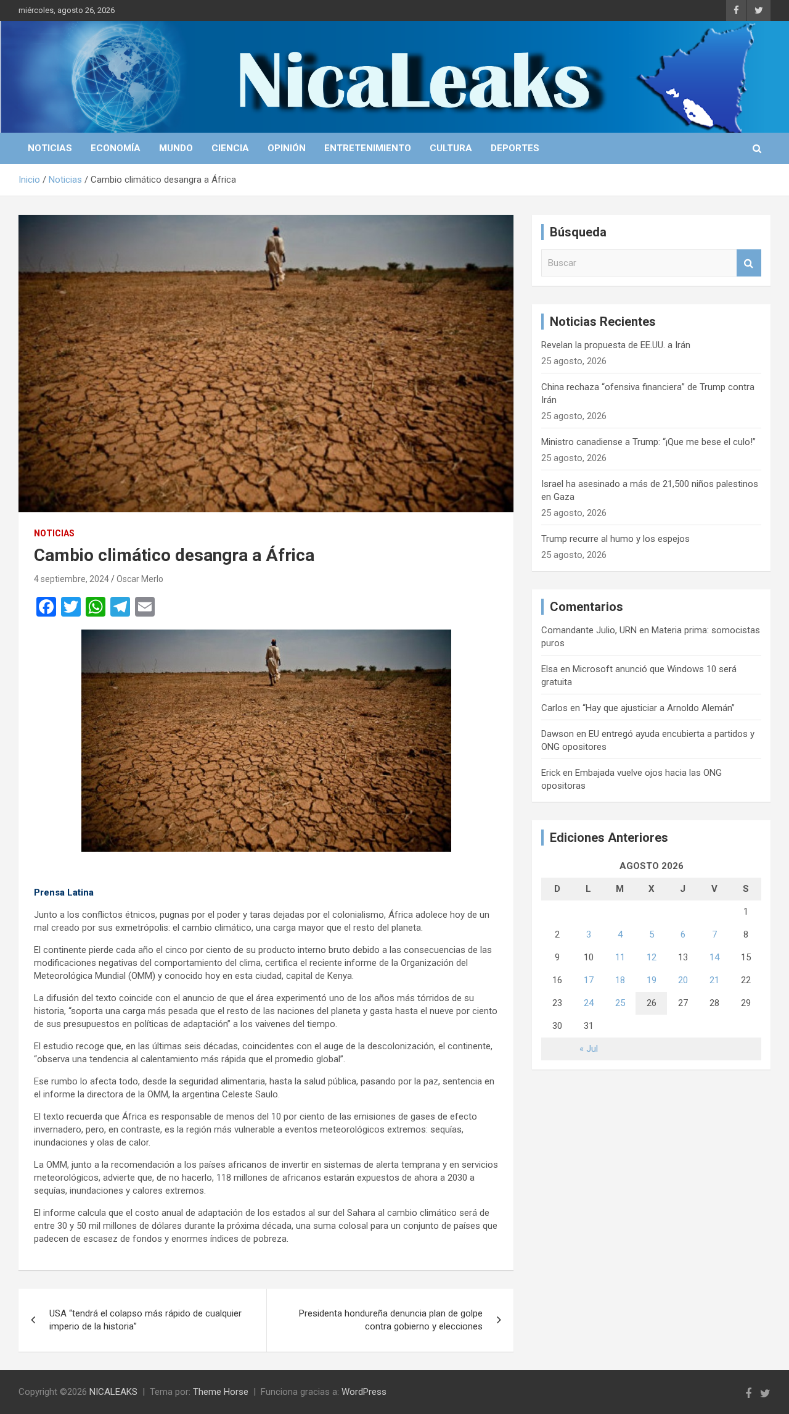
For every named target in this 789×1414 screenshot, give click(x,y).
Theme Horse (220, 1391)
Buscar (749, 263)
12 (651, 957)
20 (683, 980)
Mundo (176, 148)
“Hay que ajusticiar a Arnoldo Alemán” (659, 707)
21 (714, 980)
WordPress (363, 1391)
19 (651, 980)
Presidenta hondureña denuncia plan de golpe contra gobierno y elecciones (391, 1320)
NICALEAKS (113, 1391)
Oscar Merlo (140, 579)
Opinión (287, 148)
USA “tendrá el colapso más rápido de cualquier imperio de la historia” (145, 1320)
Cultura (451, 148)
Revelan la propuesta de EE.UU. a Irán (615, 345)
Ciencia (230, 148)
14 (714, 957)
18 (620, 980)
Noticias (50, 148)
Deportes (515, 148)
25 (620, 1003)
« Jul (588, 1048)
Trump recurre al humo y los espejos (615, 538)
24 (589, 1003)
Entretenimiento (367, 148)
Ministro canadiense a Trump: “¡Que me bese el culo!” (648, 441)
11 (620, 957)
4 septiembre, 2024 (71, 579)
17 (589, 980)
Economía (116, 148)
